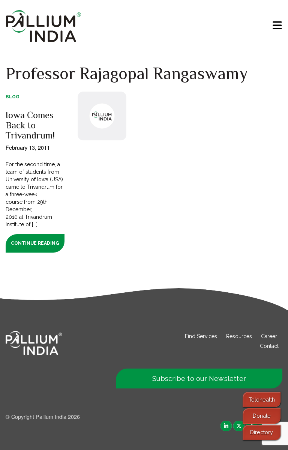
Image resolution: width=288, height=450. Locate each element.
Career (269, 336)
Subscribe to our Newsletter (199, 378)
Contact (269, 346)
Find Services (201, 336)
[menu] (277, 25)
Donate (262, 415)
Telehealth (262, 399)
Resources (239, 336)
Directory (261, 432)
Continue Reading (35, 243)
